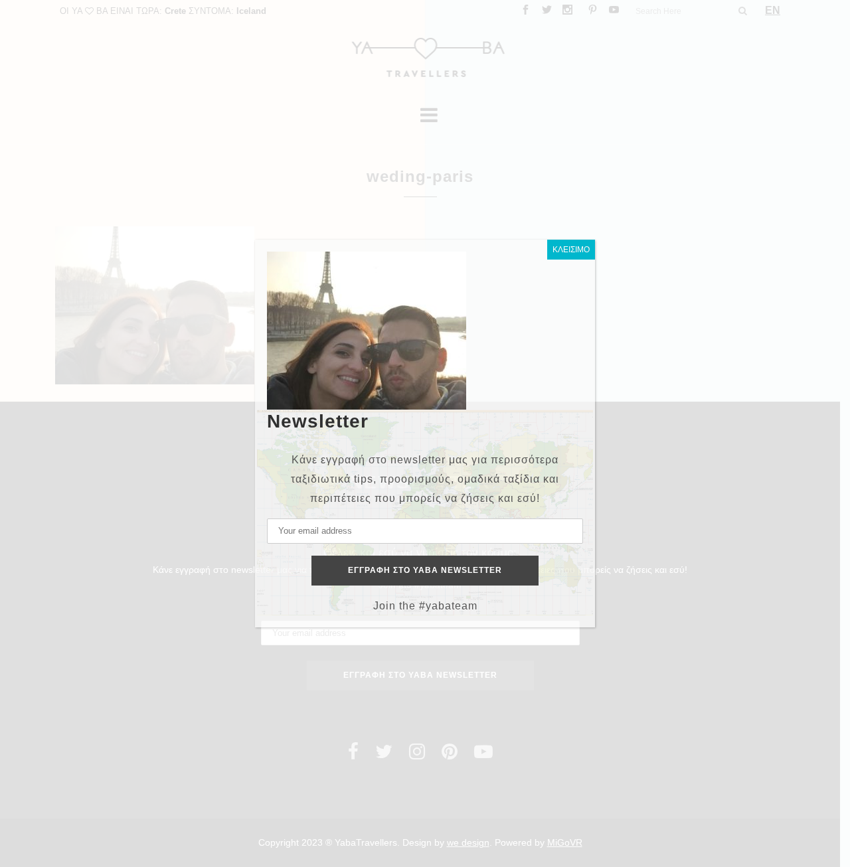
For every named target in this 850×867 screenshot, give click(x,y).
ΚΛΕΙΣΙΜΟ (571, 249)
